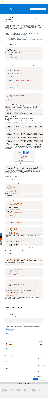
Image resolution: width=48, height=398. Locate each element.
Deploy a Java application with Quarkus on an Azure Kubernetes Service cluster (16, 332)
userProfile (41, 344)
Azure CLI (10, 36)
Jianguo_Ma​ (6, 357)
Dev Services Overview (37, 118)
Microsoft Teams (25, 392)
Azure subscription (19, 32)
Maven (9, 35)
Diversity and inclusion (41, 392)
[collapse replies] (3, 355)
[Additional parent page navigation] (7, 2)
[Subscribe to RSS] (29, 383)
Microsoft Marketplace (33, 392)
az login (18, 37)
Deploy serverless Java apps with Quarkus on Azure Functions (13, 333)
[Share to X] (26, 383)
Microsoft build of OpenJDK (24, 34)
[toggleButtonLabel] (45, 2)
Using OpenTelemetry (9, 330)
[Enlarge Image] (24, 156)
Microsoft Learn (33, 389)
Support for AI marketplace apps (34, 390)
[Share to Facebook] (25, 383)
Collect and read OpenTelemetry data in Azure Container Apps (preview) (15, 328)
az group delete (35, 316)
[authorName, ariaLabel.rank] (6, 21)
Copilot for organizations (4, 390)
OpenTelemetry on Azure (9, 327)
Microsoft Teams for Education (19, 389)
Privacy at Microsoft (40, 390)
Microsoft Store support (12, 389)
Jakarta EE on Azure (8, 334)
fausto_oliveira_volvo (8, 355)
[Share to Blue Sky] (28, 383)
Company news (40, 389)
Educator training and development (20, 392)
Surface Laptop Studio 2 (4, 389)
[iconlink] (6, 348)
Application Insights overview (10, 329)
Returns (10, 390)
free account (25, 32)
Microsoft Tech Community (34, 391)
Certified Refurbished (12, 392)
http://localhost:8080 (31, 146)
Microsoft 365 (25, 390)
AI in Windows (3, 392)
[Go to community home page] (2, 1)
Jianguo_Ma (8, 21)
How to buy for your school (19, 391)
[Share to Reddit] (27, 383)
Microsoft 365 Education (19, 390)
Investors (39, 391)
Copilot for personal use (4, 391)
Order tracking (11, 391)
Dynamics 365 (25, 389)
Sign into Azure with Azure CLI (18, 38)
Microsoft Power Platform (26, 391)
